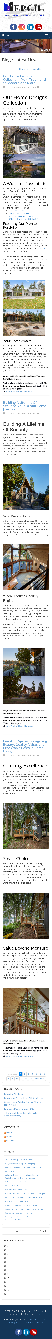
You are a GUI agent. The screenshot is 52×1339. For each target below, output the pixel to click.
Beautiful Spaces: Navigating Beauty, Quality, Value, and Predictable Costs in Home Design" (25, 746)
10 (17, 1078)
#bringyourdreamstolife (34, 1209)
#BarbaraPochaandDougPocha (16, 1201)
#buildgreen (9, 1213)
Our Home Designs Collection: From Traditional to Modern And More (24, 79)
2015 (6, 1286)
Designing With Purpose (15, 1094)
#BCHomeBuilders (34, 1205)
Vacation (10, 1140)
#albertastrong (39, 1182)
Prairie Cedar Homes (27, 87)
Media (9, 1136)
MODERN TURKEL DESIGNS (21, 216)
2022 (6, 1258)
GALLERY (42, 248)
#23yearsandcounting (14, 1163)
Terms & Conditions (34, 1322)
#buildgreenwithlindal (24, 1213)
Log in (40, 1314)
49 (25, 1078)
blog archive (36, 69)
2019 (6, 1270)
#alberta (8, 1182)
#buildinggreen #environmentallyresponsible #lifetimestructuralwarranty (22, 1218)
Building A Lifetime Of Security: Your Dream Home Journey (24, 405)
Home (5, 35)
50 (30, 1078)
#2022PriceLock (27, 1160)
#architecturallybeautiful (15, 1193)
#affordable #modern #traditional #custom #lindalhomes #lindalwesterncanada (22, 1176)
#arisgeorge (21, 1197)
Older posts (39, 1078)
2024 (6, 1250)
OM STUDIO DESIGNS (19, 213)
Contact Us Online (37, 1319)
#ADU (40, 1167)
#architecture (10, 1197)
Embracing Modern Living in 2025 (19, 1109)
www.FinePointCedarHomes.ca (19, 391)
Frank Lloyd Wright (12, 1160)
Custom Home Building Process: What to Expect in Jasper (22, 1103)
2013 (6, 1294)
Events (9, 1132)
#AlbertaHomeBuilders (22, 1182)
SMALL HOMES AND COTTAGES (23, 219)
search (47, 69)
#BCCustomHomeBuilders (15, 1205)
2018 (6, 1274)
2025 (6, 1246)
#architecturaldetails (33, 1186)
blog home (24, 69)
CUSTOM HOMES (17, 210)
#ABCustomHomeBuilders (15, 1167)
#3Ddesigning (30, 1164)
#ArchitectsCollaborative (14, 1186)
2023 (6, 1254)
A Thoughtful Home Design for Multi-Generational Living (21, 1114)
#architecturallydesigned (36, 1193)
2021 (6, 1262)
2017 (6, 1278)
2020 (6, 1266)
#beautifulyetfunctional (14, 1209)
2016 (6, 1282)
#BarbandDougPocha (36, 1197)
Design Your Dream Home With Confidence (23, 1098)
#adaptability (31, 1167)
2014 (6, 1290)
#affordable (9, 1171)
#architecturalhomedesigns (16, 1189)
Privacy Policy (15, 1322)
